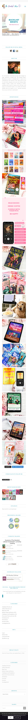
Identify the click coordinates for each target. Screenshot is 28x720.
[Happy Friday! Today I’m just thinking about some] (14, 209)
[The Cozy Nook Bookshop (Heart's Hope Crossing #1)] (4, 553)
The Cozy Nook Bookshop (11, 550)
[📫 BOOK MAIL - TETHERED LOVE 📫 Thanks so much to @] (14, 453)
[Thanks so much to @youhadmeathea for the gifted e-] (14, 428)
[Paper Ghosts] (4, 559)
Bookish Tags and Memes (8, 612)
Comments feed (5, 636)
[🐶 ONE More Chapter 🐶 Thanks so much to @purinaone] (14, 306)
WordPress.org (5, 638)
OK (10, 717)
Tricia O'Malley (8, 546)
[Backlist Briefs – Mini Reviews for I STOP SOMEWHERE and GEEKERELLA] (14, 32)
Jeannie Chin (8, 552)
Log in (3, 632)
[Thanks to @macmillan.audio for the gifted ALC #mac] (14, 233)
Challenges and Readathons (8, 614)
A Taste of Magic (9, 545)
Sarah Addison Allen (9, 558)
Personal (4, 619)
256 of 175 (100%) (17, 579)
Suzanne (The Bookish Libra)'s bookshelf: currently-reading (12, 541)
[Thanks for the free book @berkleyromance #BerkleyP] (14, 136)
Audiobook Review (6, 606)
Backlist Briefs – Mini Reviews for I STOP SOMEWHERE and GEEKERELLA (14, 34)
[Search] (22, 6)
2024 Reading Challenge (12, 575)
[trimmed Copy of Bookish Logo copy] (11, 5)
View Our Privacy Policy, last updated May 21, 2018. (13, 653)
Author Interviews (6, 608)
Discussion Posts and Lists (8, 616)
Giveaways (4, 617)
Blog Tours (4, 610)
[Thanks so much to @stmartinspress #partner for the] (14, 379)
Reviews (4, 621)
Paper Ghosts (8, 556)
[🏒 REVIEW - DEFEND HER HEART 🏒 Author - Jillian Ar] (14, 404)
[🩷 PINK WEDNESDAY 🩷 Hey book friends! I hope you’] (14, 282)
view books (20, 580)
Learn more (17, 717)
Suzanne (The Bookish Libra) (11, 577)
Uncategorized (5, 623)
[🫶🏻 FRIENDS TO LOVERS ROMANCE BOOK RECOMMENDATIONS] (14, 160)
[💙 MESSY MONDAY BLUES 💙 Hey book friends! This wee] (14, 355)
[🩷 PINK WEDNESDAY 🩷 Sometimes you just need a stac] (14, 112)
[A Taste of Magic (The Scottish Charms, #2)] (4, 548)
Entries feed (4, 634)
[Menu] (25, 6)
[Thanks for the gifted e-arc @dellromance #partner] (14, 331)
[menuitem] (22, 6)
